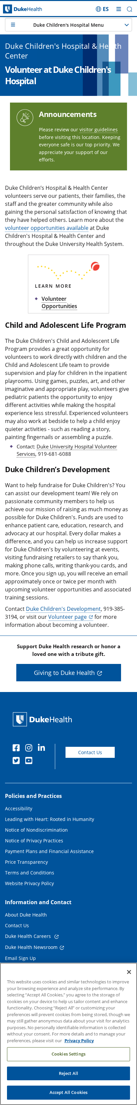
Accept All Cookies (68, 1092)
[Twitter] (18, 761)
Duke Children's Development (63, 608)
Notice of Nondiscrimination (36, 830)
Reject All (68, 1073)
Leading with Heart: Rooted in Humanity (49, 819)
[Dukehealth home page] (17, 9)
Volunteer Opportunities (59, 302)
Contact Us (90, 752)
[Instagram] (30, 749)
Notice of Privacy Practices (34, 840)
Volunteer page (67, 616)
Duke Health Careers (28, 936)
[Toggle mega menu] (118, 9)
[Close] (129, 972)
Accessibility (18, 808)
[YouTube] (30, 761)
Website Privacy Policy (29, 883)
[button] (102, 9)
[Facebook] (18, 749)
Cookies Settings (68, 1054)
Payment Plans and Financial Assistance (49, 851)
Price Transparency (26, 862)
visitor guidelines (98, 129)
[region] (68, 1034)
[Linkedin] (43, 749)
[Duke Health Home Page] (44, 719)
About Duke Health (26, 915)
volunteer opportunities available (46, 228)
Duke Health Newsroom (31, 947)
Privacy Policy (79, 1041)
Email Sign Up (20, 958)
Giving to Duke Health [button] (64, 673)
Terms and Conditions (29, 872)
